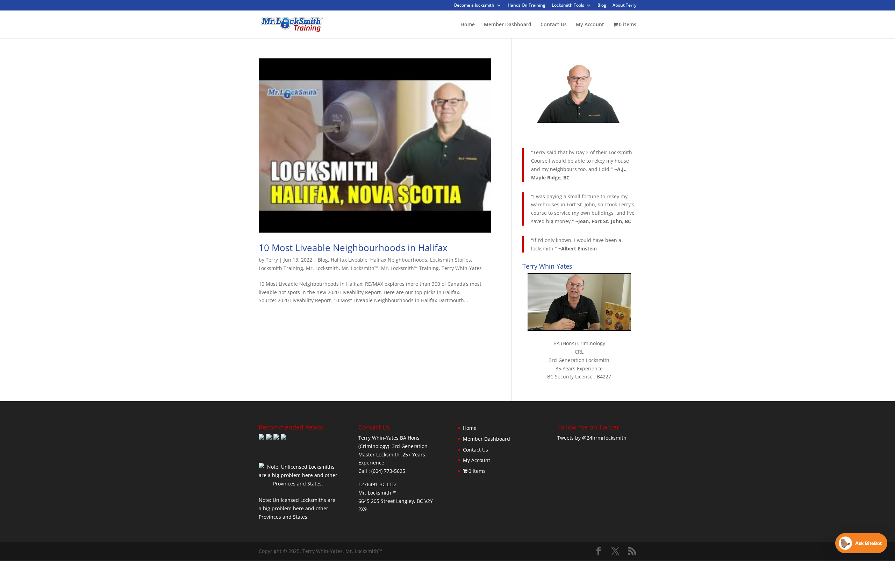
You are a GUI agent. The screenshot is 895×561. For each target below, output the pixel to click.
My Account (590, 25)
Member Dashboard (507, 25)
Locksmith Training (281, 268)
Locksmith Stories (450, 259)
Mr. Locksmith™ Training (410, 268)
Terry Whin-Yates (462, 268)
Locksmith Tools (568, 5)
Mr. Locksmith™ (360, 268)
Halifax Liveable (349, 259)
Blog (601, 5)
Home (467, 25)
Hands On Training (526, 5)
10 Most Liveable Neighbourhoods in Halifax (353, 247)
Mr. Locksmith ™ (377, 492)
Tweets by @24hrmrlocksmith (591, 437)
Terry (272, 259)
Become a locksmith (474, 5)
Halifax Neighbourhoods (398, 259)
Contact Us (553, 25)
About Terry (624, 5)
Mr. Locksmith (322, 268)
